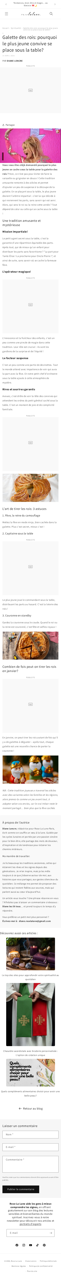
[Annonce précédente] (6, 4)
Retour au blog (33, 1108)
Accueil (5, 28)
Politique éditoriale (48, 1261)
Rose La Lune (16, 1261)
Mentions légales (19, 1266)
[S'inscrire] (50, 1233)
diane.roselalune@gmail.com (35, 921)
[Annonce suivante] (55, 4)
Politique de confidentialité (41, 1266)
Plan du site (32, 1271)
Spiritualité (16, 28)
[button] (6, 13)
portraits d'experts (30, 1224)
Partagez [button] (10, 124)
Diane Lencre (30, 1261)
